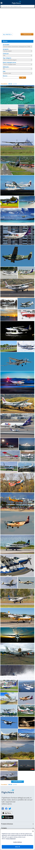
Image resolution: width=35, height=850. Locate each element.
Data (4, 71)
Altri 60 (10, 83)
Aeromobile (6, 44)
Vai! (22, 77)
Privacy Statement (11, 838)
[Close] (33, 831)
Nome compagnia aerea (9, 62)
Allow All (17, 846)
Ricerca (5, 75)
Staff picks (6, 67)
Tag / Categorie (7, 58)
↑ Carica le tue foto (27, 34)
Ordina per (6, 53)
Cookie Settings (17, 842)
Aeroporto (5, 49)
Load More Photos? (17, 781)
